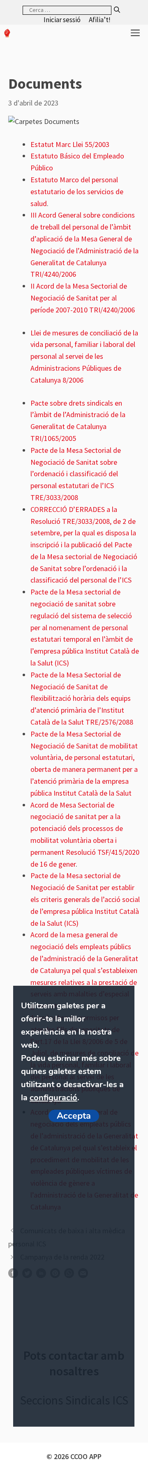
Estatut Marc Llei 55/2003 (69, 144)
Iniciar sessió (62, 19)
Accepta (74, 1116)
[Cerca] (117, 10)
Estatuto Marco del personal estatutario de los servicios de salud (76, 191)
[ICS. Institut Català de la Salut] (7, 33)
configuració (53, 1097)
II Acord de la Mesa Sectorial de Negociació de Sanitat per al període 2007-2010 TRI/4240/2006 (82, 297)
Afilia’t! (100, 19)
